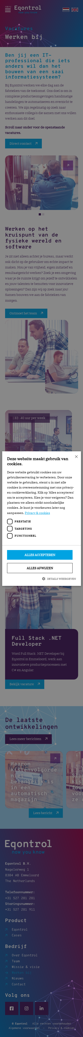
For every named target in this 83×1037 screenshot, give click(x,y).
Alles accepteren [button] (40, 555)
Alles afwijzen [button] (40, 568)
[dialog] (41, 518)
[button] (41, 578)
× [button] (76, 456)
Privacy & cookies (37, 513)
